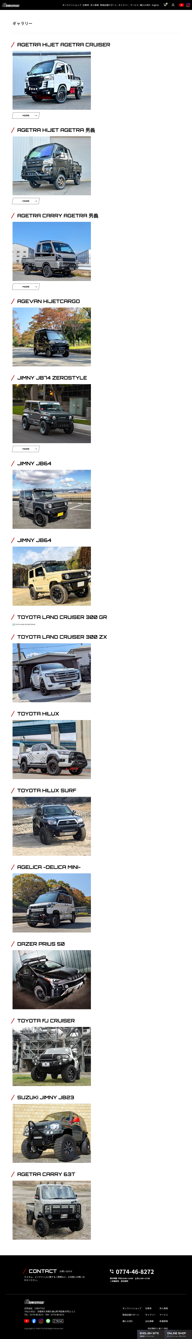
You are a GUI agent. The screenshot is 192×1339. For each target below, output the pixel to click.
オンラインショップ (71, 5)
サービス (134, 5)
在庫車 (86, 5)
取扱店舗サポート (108, 5)
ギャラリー (123, 5)
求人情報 (94, 5)
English (155, 5)
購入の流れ (145, 5)
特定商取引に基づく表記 (158, 1328)
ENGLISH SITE (149, 1334)
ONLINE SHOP (176, 1334)
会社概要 (149, 1321)
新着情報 (163, 1321)
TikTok (59, 1321)
